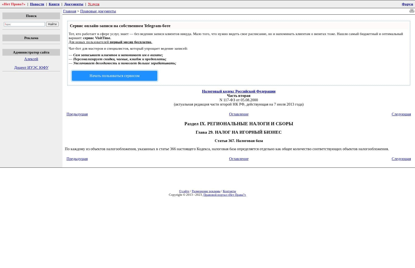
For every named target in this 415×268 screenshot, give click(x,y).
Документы (73, 4)
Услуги (93, 4)
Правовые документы (98, 11)
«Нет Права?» (13, 4)
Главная (69, 11)
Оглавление (239, 114)
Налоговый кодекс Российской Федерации (238, 91)
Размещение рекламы (206, 191)
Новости (37, 4)
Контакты (229, 191)
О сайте (184, 191)
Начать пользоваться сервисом (115, 76)
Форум (407, 4)
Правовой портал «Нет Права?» (224, 195)
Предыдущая (77, 114)
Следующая (401, 114)
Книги (54, 4)
